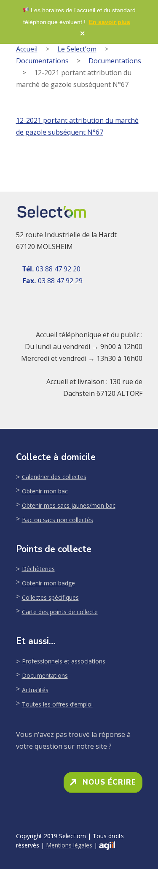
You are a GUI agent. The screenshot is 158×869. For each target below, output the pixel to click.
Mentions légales (69, 845)
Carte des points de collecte (60, 612)
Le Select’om (76, 49)
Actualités (35, 690)
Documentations (42, 60)
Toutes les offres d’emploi (57, 704)
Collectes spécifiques (50, 597)
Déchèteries (38, 569)
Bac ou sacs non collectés (57, 520)
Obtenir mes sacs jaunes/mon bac (68, 505)
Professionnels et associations (63, 661)
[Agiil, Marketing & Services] (107, 845)
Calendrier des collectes (54, 477)
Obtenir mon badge (48, 583)
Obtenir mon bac (45, 491)
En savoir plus (109, 22)
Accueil (26, 49)
